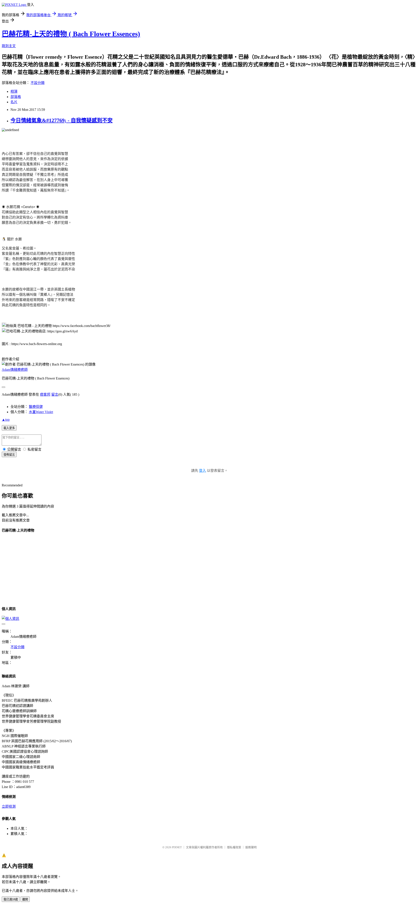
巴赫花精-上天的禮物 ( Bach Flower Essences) (71, 34)
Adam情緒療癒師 (15, 369)
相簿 (13, 91)
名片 (13, 102)
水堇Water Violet (41, 412)
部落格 (15, 97)
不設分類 (38, 83)
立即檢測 (9, 806)
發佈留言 (9, 454)
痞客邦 (45, 394)
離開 (25, 899)
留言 (54, 394)
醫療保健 (36, 407)
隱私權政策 (234, 847)
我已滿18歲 (10, 899)
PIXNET (177, 847)
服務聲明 (251, 847)
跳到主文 (9, 46)
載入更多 (9, 428)
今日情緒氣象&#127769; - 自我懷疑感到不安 (61, 120)
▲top (6, 419)
